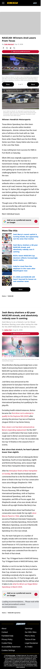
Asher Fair (8, 330)
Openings (28, 628)
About (4, 628)
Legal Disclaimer (31, 643)
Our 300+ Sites (30, 632)
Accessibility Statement (11, 647)
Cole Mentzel (9, 44)
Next (33, 84)
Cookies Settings (8, 650)
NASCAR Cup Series (14, 612)
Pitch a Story (30, 636)
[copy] (14, 48)
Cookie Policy (7, 643)
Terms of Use (30, 639)
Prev (8, 84)
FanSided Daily (7, 636)
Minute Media (11, 655)
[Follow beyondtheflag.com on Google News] (35, 221)
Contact (5, 632)
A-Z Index (28, 647)
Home (4, 296)
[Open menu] (3, 3)
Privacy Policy (7, 639)
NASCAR (10, 296)
